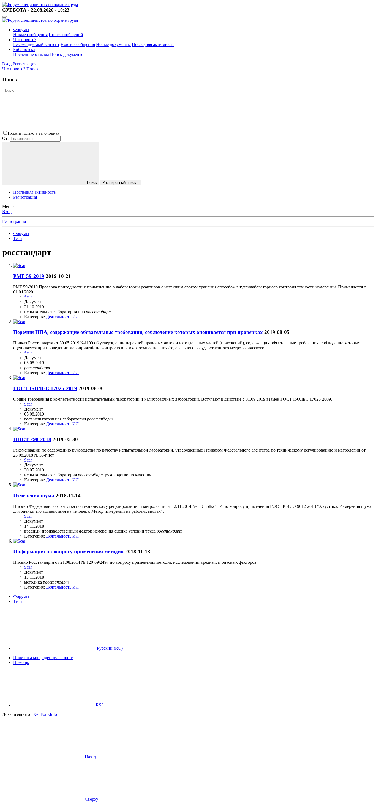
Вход (7, 211)
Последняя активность (153, 44)
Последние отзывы (31, 54)
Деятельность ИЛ (62, 316)
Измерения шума (33, 495)
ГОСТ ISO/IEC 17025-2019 (45, 388)
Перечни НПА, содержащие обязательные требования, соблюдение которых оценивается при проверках (138, 332)
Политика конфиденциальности (43, 657)
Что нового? (24, 39)
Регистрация (25, 197)
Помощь (21, 662)
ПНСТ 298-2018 (32, 439)
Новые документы (113, 44)
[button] (102, 133)
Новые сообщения (30, 34)
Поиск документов (68, 54)
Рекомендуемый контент (36, 44)
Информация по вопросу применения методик (68, 551)
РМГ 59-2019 (28, 276)
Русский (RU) (109, 648)
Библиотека (24, 49)
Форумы (21, 29)
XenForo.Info (45, 714)
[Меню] (4, 17)
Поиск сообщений (66, 34)
